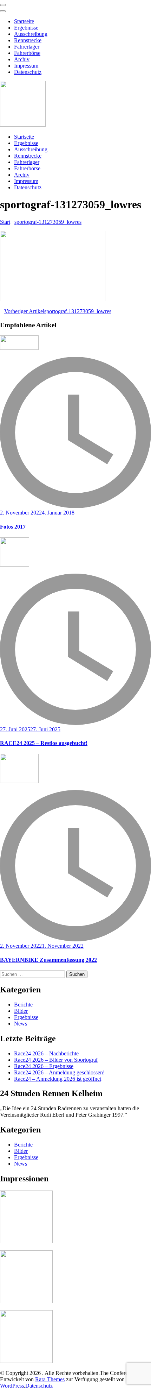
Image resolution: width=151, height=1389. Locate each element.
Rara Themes (50, 1379)
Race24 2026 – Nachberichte (46, 1053)
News (20, 1024)
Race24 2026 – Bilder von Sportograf (56, 1060)
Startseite (24, 21)
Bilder (21, 1011)
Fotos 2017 (13, 527)
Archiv (21, 59)
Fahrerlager (26, 47)
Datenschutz (27, 72)
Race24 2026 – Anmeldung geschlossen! (59, 1072)
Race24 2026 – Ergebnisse (43, 1066)
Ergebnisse (26, 28)
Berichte (23, 1005)
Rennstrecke (27, 40)
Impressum (26, 66)
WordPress (12, 1386)
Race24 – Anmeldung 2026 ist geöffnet (57, 1079)
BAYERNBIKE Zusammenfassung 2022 (48, 960)
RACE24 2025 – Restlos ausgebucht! (43, 743)
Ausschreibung (30, 34)
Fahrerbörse (27, 53)
